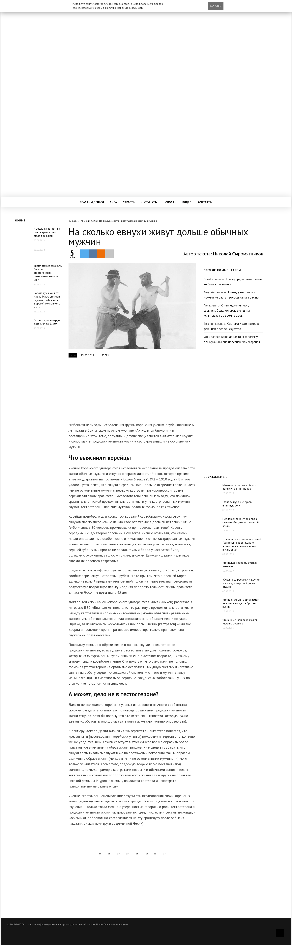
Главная (84, 220)
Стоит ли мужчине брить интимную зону (236, 503)
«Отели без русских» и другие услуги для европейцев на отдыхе (241, 583)
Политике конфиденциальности (124, 8)
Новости (169, 202)
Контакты (204, 202)
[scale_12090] (132, 306)
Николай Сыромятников (238, 254)
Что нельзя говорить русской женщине (239, 564)
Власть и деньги (92, 202)
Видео (186, 202)
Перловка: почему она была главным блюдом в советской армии (240, 522)
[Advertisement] (131, 392)
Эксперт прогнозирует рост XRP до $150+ (47, 322)
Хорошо (215, 6)
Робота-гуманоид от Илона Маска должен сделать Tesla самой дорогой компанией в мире (47, 300)
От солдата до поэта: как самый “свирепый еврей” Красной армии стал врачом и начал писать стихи (241, 544)
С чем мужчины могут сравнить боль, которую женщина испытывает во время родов (227, 310)
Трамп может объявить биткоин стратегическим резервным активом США (48, 273)
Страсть (128, 202)
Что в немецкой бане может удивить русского (239, 621)
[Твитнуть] (84, 253)
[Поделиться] (93, 253)
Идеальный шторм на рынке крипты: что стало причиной (47, 232)
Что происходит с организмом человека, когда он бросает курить (240, 603)
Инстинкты (149, 202)
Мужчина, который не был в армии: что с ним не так (239, 486)
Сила (113, 202)
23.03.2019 (87, 355)
